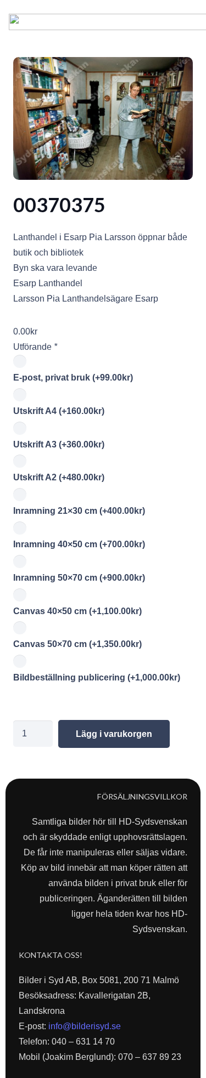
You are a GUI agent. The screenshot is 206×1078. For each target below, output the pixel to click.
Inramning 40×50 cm (79, 544)
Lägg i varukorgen (114, 734)
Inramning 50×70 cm (79, 577)
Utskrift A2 (58, 477)
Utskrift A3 (58, 444)
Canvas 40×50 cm (77, 611)
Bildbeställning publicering (96, 677)
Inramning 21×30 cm (79, 510)
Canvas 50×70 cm (77, 644)
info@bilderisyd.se (84, 1026)
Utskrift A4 (58, 411)
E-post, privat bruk (73, 377)
